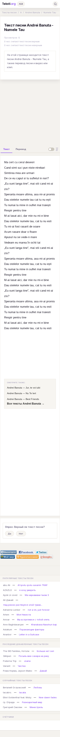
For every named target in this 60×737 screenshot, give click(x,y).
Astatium (7, 629)
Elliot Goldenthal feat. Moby (17, 697)
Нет (21, 533)
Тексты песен (9, 12)
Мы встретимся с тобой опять (33, 619)
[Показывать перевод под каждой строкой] (54, 149)
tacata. (22, 692)
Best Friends (32, 399)
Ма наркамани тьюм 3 (37, 595)
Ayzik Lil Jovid (10, 595)
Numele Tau (50, 12)
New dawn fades (48, 697)
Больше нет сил (45, 651)
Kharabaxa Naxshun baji (44, 624)
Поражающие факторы (32, 629)
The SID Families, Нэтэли (16, 651)
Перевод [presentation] (21, 149)
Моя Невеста (24, 614)
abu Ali (6, 585)
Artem (6, 614)
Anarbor (7, 634)
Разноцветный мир (32, 702)
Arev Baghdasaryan (13, 624)
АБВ (21, 4)
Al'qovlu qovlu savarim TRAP (33, 585)
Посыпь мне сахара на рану (34, 656)
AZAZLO (7, 590)
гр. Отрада (8, 702)
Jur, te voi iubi (33, 387)
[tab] (6, 149)
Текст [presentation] (6, 149)
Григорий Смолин (12, 707)
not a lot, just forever (39, 609)
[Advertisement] (30, 112)
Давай (43, 670)
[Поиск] (55, 4)
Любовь (37, 687)
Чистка (22, 666)
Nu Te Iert (31, 393)
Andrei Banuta (32, 12)
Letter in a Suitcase (29, 634)
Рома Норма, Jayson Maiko (17, 670)
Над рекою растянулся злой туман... (22, 604)
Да (9, 533)
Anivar (6, 619)
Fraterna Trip (9, 661)
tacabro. (7, 692)
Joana (27, 661)
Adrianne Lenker (11, 609)
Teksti (9, 3)
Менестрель (36, 707)
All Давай (8, 600)
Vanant (6, 666)
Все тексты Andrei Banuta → (25, 403)
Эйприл (7, 656)
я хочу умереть (27, 590)
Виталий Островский (14, 687)
